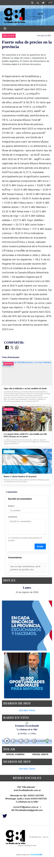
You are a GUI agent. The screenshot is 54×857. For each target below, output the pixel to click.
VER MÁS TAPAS (27, 710)
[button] (32, 2)
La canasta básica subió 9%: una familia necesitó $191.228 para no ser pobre (25, 435)
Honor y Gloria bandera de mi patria (20, 476)
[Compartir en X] (12, 348)
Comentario (12, 517)
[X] (37, 2)
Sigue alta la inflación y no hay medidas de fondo (25, 388)
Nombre (11, 506)
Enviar (40, 546)
